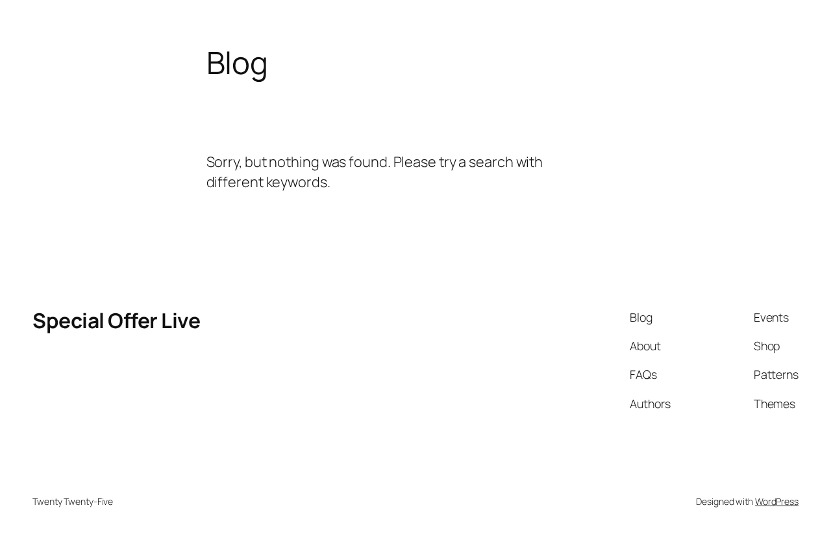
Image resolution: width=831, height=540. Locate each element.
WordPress (777, 501)
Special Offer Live (116, 320)
